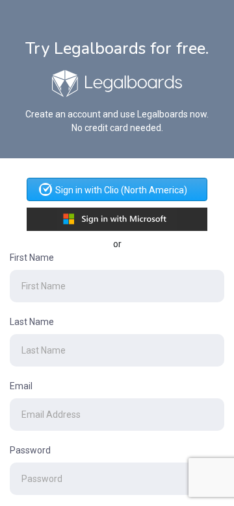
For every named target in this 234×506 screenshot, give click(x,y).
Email (21, 386)
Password (30, 450)
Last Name (32, 322)
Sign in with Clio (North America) (121, 190)
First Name (32, 257)
